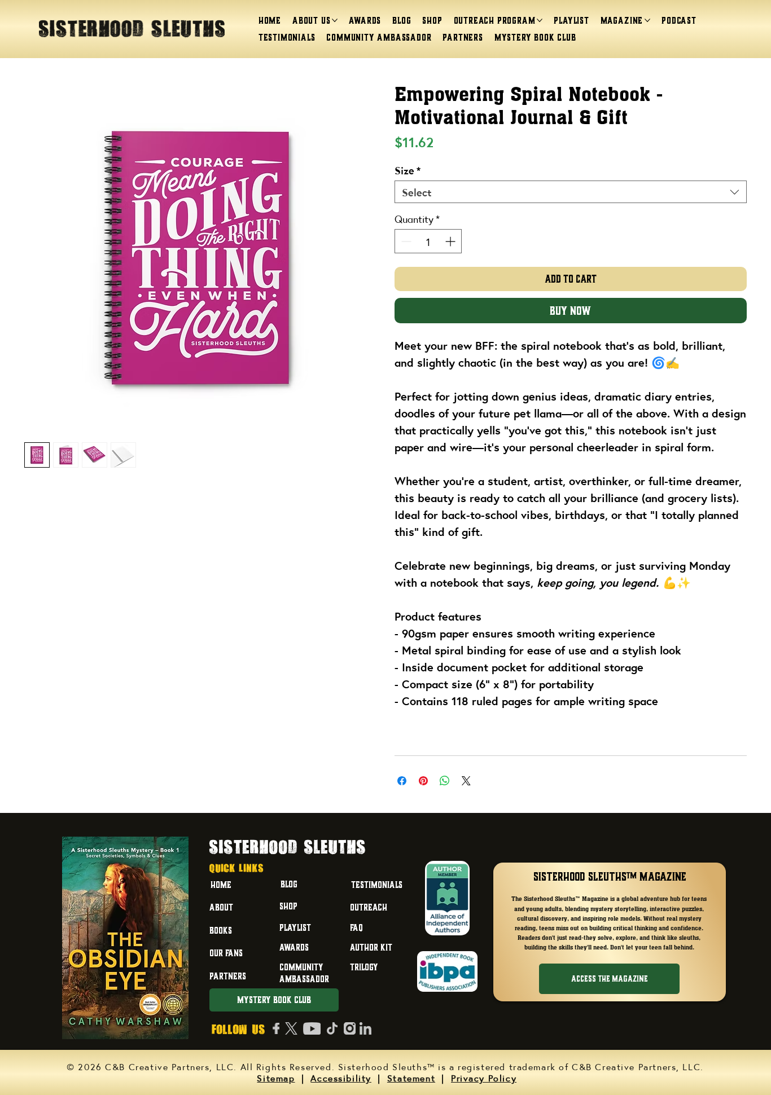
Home (221, 884)
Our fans (226, 952)
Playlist (295, 927)
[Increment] (451, 241)
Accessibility (340, 1077)
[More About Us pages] (335, 20)
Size (407, 170)
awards (294, 947)
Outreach (368, 907)
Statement (411, 1077)
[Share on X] (466, 781)
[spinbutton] (428, 241)
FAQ (356, 927)
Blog (289, 884)
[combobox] (571, 192)
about (221, 907)
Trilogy (364, 967)
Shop (288, 906)
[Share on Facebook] (402, 781)
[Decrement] (405, 241)
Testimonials (376, 884)
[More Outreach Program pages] (539, 20)
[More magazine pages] (647, 20)
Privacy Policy (483, 1077)
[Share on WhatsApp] (445, 781)
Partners (227, 976)
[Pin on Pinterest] (423, 781)
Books (220, 930)
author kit (371, 947)
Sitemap (276, 1077)
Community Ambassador (304, 972)
